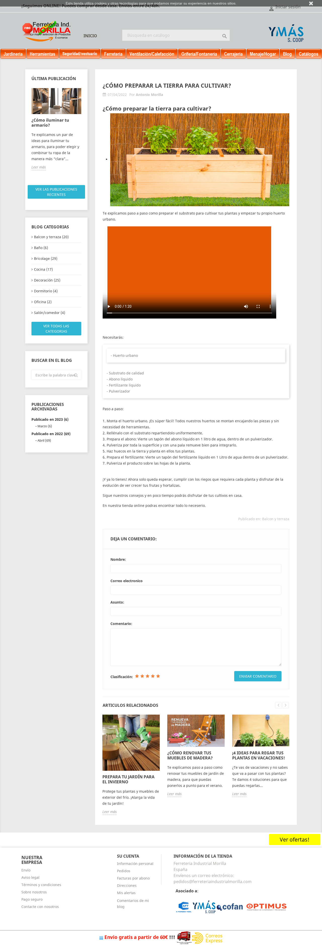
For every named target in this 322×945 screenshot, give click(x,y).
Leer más (38, 167)
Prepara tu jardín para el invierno (128, 779)
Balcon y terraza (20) (51, 236)
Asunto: (117, 602)
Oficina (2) (43, 301)
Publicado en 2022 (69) (50, 433)
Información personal (135, 863)
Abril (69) (44, 440)
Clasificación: (121, 676)
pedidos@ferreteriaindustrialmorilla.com (213, 881)
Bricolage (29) (45, 258)
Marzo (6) (44, 426)
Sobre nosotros (34, 892)
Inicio (90, 36)
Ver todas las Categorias (56, 329)
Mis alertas (126, 892)
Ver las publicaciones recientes (56, 192)
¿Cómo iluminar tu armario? (50, 122)
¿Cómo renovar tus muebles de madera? (190, 755)
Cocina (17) (43, 269)
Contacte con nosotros (40, 906)
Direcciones (127, 885)
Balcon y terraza (275, 518)
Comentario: (121, 623)
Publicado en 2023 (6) (49, 419)
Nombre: (118, 559)
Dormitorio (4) (46, 291)
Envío (25, 870)
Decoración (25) (47, 280)
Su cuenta (128, 856)
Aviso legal (30, 877)
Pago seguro (32, 899)
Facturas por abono (133, 878)
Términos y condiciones (41, 884)
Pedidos (123, 870)
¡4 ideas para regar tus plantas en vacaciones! (258, 755)
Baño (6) (41, 247)
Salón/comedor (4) (49, 312)
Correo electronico (126, 580)
